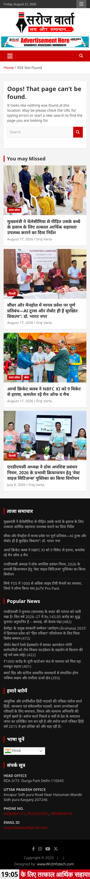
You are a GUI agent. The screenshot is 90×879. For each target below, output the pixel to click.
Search (78, 132)
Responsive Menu (81, 4)
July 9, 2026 (16, 484)
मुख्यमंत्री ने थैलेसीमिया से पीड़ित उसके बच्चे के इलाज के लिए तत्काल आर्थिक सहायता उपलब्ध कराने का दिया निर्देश (43, 227)
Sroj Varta (44, 239)
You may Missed (26, 158)
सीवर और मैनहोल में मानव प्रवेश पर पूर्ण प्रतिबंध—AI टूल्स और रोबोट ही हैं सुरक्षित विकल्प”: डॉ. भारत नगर (42, 310)
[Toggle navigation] (10, 55)
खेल (26, 377)
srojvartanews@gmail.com (26, 827)
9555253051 (38, 813)
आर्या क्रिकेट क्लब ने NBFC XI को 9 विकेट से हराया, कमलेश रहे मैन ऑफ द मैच (44, 391)
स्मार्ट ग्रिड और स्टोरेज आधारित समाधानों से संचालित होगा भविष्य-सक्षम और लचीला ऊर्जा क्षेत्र (41, 675)
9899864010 (61, 813)
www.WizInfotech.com (55, 863)
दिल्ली (12, 293)
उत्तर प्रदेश (14, 210)
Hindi (16, 751)
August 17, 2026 (20, 239)
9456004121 (14, 813)
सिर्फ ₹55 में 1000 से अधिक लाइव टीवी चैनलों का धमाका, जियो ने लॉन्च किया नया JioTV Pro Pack (43, 586)
